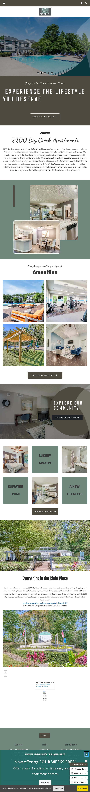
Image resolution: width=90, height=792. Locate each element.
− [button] (5, 674)
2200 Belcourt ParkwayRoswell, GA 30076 (43, 685)
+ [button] (5, 672)
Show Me (45, 782)
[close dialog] (86, 754)
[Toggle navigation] (4, 3)
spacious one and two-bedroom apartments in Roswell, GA (45, 603)
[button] (82, 3)
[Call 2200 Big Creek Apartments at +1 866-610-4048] (86, 3)
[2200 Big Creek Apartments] (45, 696)
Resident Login (45, 749)
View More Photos (43, 512)
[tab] (38, 73)
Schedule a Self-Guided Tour (67, 417)
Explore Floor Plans (44, 117)
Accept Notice (82, 788)
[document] (45, 695)
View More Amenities (44, 375)
